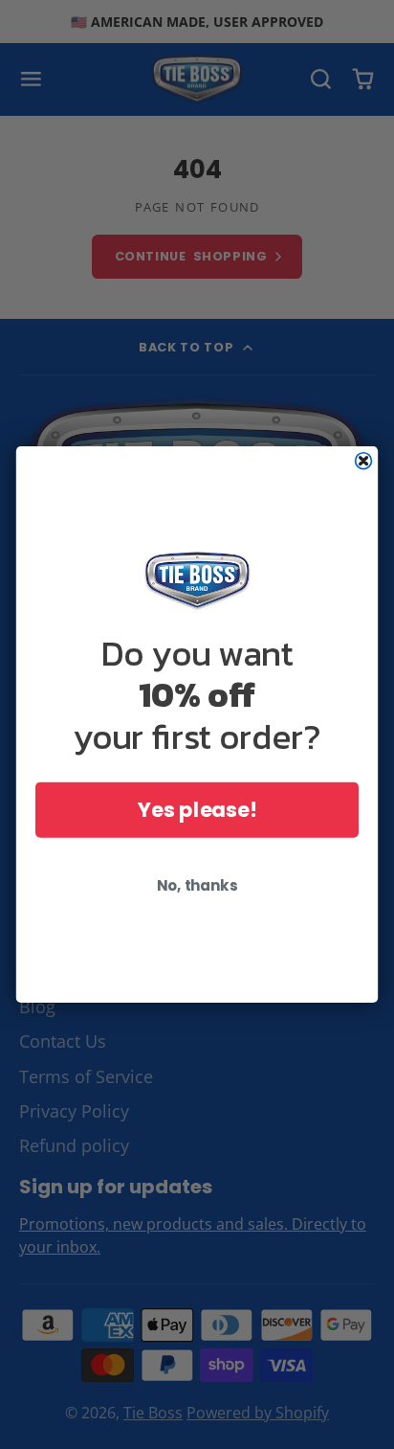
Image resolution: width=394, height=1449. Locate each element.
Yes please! (197, 810)
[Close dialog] (364, 461)
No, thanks (197, 885)
